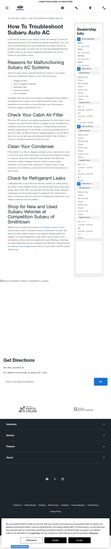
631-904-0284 (83, 59)
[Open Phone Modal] (104, 8)
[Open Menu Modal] (7, 8)
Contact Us (17, 505)
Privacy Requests (78, 505)
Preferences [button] (93, 533)
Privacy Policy (55, 512)
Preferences (31, 540)
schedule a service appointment (23, 246)
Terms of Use (53, 505)
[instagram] (62, 479)
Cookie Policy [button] (35, 533)
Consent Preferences (20, 547)
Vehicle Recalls (30, 505)
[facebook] (47, 479)
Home (23, 18)
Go (100, 382)
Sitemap (42, 505)
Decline (55, 540)
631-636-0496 (83, 66)
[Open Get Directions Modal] (90, 8)
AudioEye (64, 505)
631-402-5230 (83, 46)
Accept (79, 540)
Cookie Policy (92, 505)
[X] (55, 479)
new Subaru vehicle (49, 227)
